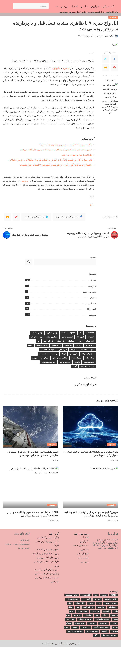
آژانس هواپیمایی (36, 333)
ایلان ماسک (90, 341)
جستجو (93, 257)
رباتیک (30, 345)
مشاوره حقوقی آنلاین (60, 358)
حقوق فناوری (55, 345)
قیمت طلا (42, 354)
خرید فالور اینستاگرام (85, 384)
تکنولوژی (113, 17)
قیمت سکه (53, 354)
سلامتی (92, 298)
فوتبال (64, 354)
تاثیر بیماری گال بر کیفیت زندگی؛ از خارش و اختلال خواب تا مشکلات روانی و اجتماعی (50, 159)
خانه (116, 12)
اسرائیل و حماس (51, 337)
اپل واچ (33, 337)
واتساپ (77, 362)
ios (81, 333)
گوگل (75, 366)
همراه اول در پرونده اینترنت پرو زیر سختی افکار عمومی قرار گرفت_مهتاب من (110, 107)
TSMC (63, 333)
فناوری (66, 68)
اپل (41, 337)
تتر (38, 341)
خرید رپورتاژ (24, 548)
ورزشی (24, 181)
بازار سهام (60, 341)
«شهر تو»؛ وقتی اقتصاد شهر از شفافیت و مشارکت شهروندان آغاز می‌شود (56, 149)
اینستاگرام (71, 341)
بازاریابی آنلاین (48, 341)
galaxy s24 (90, 333)
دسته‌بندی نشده (89, 292)
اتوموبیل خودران (67, 337)
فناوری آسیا (73, 354)
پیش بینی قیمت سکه (48, 362)
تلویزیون (78, 345)
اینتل (80, 341)
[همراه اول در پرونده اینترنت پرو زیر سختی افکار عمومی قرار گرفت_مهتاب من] (110, 90)
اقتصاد (93, 280)
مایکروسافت (89, 358)
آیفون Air (80, 337)
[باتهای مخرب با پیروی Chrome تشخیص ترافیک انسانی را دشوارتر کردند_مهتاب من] (90, 427)
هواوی (34, 358)
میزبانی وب (44, 358)
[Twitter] (105, 59)
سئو (92, 349)
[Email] (105, 67)
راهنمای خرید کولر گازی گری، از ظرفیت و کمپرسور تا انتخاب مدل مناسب (56, 165)
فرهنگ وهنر (91, 303)
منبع (92, 204)
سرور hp (74, 349)
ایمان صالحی (109, 36)
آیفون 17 (91, 337)
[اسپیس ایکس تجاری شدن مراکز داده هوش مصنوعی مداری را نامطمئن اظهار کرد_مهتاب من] (30, 427)
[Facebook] (114, 59)
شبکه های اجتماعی (47, 349)
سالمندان (84, 349)
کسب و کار (91, 309)
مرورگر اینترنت (76, 358)
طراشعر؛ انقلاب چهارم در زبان (77, 154)
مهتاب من (60, 643)
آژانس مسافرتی (51, 333)
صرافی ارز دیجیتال (87, 354)
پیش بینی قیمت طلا (87, 366)
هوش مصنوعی (89, 362)
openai (72, 333)
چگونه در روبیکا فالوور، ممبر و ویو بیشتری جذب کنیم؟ (65, 144)
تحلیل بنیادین (90, 345)
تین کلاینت (68, 345)
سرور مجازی (62, 349)
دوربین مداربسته (41, 345)
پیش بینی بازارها (65, 362)
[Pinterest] (114, 67)
